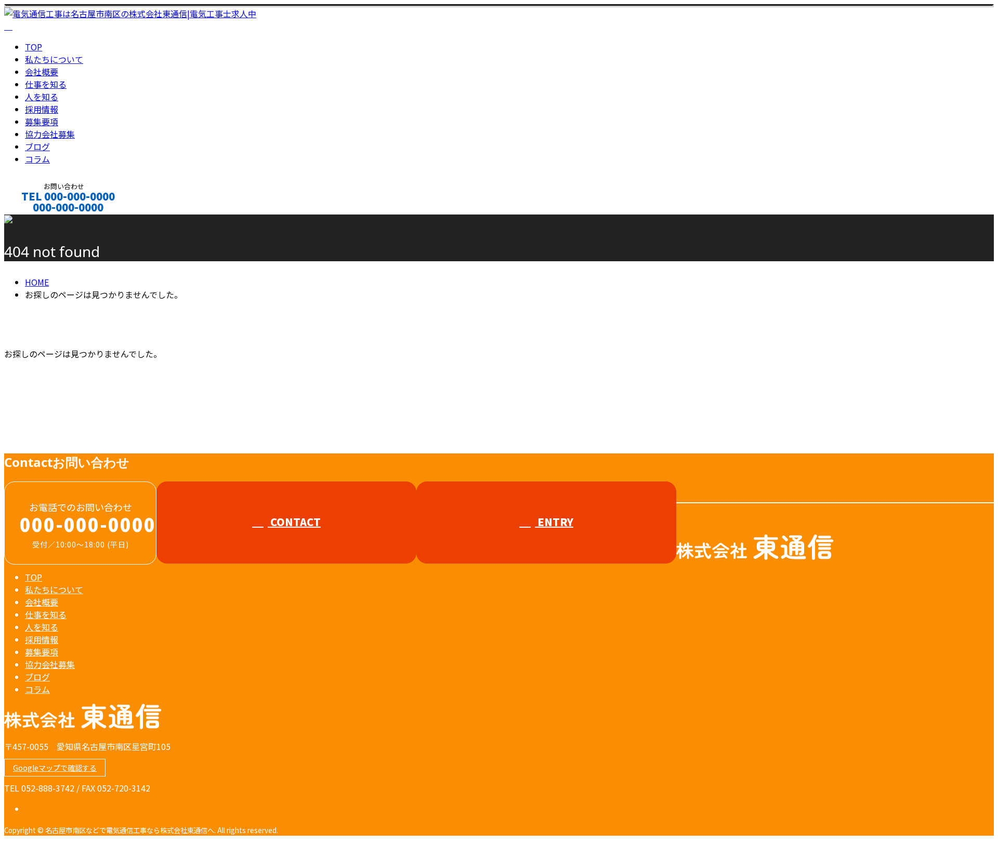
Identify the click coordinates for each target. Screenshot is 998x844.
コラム (37, 159)
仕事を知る (46, 84)
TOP (33, 47)
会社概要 (41, 71)
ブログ (37, 146)
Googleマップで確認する (55, 767)
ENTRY (554, 521)
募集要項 (41, 121)
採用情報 (41, 109)
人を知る (41, 96)
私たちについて (54, 59)
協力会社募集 (50, 134)
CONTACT (40, 221)
